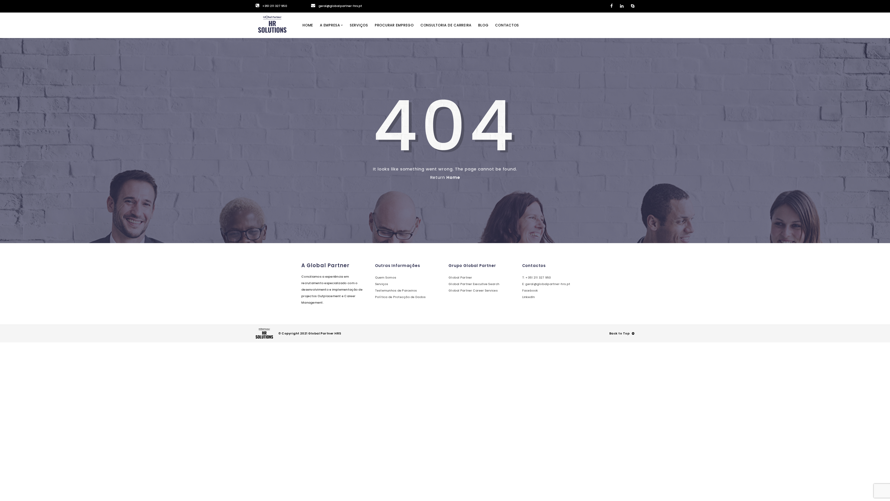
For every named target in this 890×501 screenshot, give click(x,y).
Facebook (530, 290)
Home (307, 25)
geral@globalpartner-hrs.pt (340, 6)
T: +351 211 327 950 (536, 277)
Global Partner (460, 277)
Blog (483, 25)
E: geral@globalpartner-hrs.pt (546, 284)
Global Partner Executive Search (473, 284)
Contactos (507, 25)
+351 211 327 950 (274, 6)
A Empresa (330, 25)
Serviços (359, 25)
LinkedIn (528, 297)
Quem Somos (385, 277)
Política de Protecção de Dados (400, 297)
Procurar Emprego (394, 25)
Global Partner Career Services (473, 290)
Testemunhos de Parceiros (396, 290)
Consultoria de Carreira (445, 25)
